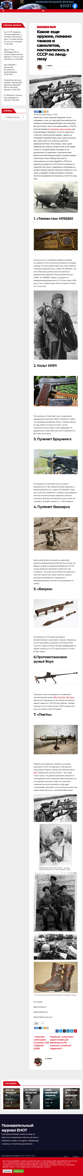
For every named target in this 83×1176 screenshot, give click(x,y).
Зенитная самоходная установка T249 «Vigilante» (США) (41, 1043)
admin (49, 66)
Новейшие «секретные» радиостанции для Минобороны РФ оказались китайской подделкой (62, 1043)
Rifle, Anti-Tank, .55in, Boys (63, 697)
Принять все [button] (18, 1171)
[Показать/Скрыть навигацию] (43, 10)
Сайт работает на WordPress (11, 1155)
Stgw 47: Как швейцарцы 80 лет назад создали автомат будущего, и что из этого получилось (14, 54)
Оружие (52, 27)
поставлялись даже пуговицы (60, 129)
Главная (75, 1156)
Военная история (43, 27)
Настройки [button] (7, 1171)
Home (66, 1156)
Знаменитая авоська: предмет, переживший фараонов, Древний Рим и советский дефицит (13, 85)
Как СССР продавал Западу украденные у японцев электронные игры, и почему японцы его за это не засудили (13, 36)
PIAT (35, 773)
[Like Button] (36, 1023)
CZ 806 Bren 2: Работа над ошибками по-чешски (13, 97)
